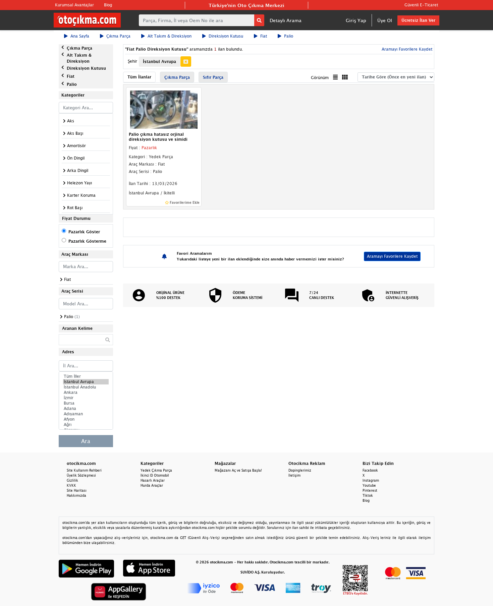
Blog (108, 4)
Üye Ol (384, 20)
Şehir (132, 61)
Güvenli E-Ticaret (421, 4)
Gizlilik (72, 480)
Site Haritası (77, 490)
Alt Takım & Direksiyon (169, 36)
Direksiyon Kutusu (226, 36)
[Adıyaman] (86, 414)
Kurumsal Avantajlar (74, 4)
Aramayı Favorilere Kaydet (392, 256)
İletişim (294, 475)
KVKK (71, 485)
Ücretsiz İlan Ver (418, 20)
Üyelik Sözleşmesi (81, 475)
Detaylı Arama (286, 20)
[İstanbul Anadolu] (86, 387)
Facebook (370, 470)
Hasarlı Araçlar (153, 480)
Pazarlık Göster (84, 231)
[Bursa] (86, 403)
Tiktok (368, 495)
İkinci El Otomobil (155, 475)
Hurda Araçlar (152, 485)
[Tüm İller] (86, 376)
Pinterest (370, 490)
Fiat (263, 36)
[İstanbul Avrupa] (86, 381)
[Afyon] (86, 419)
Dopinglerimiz (299, 470)
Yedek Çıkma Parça (156, 470)
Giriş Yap (356, 20)
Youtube (369, 485)
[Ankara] (86, 392)
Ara (85, 441)
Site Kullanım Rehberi (84, 470)
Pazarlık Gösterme (87, 241)
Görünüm (320, 77)
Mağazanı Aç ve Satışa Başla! (238, 470)
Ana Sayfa (79, 36)
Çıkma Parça (118, 36)
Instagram (371, 480)
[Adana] (86, 408)
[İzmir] (86, 398)
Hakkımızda (76, 495)
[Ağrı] (86, 424)
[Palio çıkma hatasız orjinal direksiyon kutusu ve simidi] (164, 109)
